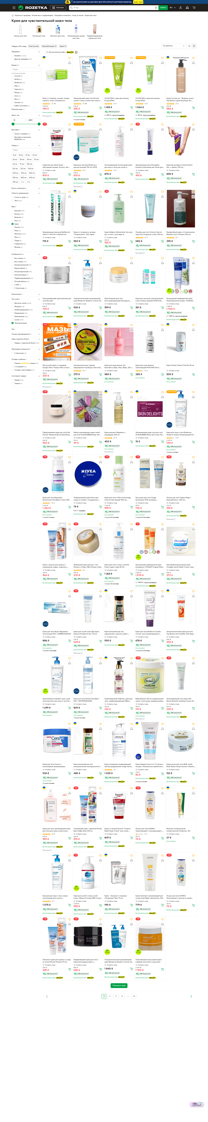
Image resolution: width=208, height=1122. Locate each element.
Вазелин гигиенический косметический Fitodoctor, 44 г (178, 830)
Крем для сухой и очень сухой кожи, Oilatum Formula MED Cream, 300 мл (87, 897)
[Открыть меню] (14, 7)
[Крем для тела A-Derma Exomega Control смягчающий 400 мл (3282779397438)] (118, 474)
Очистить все (34, 46)
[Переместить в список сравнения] (70, 63)
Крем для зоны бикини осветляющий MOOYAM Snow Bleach (147, 367)
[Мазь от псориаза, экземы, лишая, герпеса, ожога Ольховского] (57, 75)
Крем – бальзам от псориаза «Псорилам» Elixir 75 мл (115, 897)
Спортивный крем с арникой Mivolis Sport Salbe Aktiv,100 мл (88, 830)
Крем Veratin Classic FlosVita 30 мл (180, 365)
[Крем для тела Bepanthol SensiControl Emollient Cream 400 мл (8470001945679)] (57, 474)
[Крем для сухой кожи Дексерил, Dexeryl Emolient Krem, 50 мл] (88, 608)
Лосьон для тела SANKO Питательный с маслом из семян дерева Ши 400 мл (179, 897)
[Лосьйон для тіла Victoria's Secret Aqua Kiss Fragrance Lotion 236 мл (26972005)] (150, 208)
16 (134, 996)
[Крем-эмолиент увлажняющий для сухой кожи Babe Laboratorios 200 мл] (150, 872)
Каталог (60, 8)
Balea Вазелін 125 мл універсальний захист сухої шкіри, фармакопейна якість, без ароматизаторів (149, 700)
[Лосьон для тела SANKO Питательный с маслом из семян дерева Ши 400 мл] (180, 872)
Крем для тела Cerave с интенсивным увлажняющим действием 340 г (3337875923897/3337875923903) (56, 766)
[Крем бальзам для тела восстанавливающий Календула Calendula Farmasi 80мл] (118, 275)
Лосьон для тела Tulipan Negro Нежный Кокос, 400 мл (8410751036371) (178, 499)
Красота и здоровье (23, 15)
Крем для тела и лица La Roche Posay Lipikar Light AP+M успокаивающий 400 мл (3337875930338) (116, 566)
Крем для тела (90, 15)
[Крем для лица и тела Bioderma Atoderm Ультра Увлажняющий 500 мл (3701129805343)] (180, 409)
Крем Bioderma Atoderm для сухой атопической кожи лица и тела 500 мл (57, 700)
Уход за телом (77, 15)
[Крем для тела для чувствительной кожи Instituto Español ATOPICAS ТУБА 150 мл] (150, 275)
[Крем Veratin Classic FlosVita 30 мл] (180, 342)
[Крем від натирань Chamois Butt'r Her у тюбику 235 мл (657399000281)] (180, 141)
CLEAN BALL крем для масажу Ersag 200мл (116, 99)
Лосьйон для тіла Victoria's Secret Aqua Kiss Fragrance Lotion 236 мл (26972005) (149, 234)
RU (171, 8)
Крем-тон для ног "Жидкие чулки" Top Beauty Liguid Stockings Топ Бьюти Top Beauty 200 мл (180, 100)
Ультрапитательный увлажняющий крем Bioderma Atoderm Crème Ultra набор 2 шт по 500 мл (118, 961)
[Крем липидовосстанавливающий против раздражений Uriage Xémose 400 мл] (118, 741)
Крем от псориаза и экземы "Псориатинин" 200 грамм (84, 233)
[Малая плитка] (194, 46)
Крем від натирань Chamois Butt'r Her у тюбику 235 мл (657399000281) (179, 166)
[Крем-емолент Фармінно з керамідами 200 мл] (118, 409)
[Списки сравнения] (187, 7)
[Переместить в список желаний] (70, 58)
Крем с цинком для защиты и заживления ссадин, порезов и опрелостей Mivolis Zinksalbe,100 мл (57, 566)
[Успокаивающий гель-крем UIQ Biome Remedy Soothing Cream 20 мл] (180, 675)
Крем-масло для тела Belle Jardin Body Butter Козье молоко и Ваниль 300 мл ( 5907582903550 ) (180, 766)
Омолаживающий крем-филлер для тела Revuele (57, 300)
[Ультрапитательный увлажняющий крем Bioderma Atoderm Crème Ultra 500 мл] (88, 275)
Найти (163, 8)
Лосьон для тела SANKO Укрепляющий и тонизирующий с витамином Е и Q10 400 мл (149, 830)
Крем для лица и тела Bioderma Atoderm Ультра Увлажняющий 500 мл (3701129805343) (180, 434)
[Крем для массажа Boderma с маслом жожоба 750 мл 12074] (88, 141)
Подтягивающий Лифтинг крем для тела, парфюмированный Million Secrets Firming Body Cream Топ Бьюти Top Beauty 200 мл (118, 700)
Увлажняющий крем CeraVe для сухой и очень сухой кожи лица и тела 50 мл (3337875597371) (87, 100)
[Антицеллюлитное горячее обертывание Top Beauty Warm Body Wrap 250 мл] (88, 342)
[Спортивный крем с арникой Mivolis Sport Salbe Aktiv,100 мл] (88, 805)
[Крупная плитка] (189, 46)
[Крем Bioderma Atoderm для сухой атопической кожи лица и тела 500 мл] (57, 675)
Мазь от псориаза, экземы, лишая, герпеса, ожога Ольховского (56, 99)
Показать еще (17, 109)
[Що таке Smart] (76, 52)
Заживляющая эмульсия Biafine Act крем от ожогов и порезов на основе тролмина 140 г (56, 234)
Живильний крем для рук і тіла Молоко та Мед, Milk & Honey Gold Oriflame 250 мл (87, 566)
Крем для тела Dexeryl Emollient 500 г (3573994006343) (86, 700)
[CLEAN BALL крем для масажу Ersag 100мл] (150, 75)
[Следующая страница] (191, 996)
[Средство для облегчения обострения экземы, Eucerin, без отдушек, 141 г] (57, 141)
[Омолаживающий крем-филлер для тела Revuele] (57, 275)
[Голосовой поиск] (156, 7)
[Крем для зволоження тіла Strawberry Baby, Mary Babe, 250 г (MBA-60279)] (118, 342)
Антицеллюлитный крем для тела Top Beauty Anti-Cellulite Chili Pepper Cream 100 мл (180, 633)
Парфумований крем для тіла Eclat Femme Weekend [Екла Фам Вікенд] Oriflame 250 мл (57, 434)
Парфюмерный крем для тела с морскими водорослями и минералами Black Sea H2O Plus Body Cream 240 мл (86, 961)
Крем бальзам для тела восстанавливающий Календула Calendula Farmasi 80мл (117, 300)
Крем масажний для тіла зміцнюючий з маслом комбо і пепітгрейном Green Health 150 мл (117, 633)
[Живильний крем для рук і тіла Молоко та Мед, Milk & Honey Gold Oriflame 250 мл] (88, 541)
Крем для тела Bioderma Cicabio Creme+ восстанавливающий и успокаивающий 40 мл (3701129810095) (148, 633)
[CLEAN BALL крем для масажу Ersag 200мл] (118, 75)
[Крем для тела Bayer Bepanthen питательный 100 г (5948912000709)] (57, 608)
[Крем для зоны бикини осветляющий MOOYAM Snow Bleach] (150, 342)
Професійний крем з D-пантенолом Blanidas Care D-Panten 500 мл (180, 233)
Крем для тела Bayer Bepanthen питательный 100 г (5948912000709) (57, 633)
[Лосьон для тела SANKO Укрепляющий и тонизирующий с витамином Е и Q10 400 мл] (150, 805)
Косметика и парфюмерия (42, 15)
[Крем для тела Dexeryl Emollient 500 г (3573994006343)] (88, 675)
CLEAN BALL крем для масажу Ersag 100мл (148, 99)
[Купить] (70, 108)
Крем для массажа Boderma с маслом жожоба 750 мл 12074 (85, 166)
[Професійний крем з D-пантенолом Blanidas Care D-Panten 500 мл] (180, 208)
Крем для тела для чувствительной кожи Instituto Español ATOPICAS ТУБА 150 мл (149, 300)
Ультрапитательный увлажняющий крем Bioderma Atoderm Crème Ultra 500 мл (88, 300)
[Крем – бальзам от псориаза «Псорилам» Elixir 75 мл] (118, 872)
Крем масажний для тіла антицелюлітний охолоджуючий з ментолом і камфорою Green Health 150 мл (88, 766)
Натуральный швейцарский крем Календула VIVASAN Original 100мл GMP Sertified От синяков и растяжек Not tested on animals (150, 566)
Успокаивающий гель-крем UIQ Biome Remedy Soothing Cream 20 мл (180, 700)
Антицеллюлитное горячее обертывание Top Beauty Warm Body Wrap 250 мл (88, 367)
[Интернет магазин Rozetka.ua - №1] (32, 7)
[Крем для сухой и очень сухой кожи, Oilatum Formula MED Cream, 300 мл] (88, 872)
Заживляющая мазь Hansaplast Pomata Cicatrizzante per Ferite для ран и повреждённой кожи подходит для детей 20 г (149, 166)
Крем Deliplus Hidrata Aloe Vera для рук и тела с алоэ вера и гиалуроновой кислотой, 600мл (118, 234)
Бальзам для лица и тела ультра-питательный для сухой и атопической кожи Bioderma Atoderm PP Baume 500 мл (55, 897)
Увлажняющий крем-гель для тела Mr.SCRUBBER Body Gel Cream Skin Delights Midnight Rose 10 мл (149, 434)
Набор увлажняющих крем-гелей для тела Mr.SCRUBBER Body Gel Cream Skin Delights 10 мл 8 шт (87, 434)
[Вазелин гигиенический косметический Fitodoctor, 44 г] (180, 805)
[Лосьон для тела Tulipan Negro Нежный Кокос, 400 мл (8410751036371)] (180, 474)
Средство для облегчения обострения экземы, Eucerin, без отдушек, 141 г (55, 166)
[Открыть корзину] (194, 7)
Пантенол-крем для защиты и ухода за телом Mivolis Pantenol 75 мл (57, 961)
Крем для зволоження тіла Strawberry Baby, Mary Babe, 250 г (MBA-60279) (118, 367)
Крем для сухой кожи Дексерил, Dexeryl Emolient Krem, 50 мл (87, 633)
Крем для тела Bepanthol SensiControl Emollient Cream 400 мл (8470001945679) (56, 499)
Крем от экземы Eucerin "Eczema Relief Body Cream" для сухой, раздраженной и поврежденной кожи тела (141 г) (117, 830)
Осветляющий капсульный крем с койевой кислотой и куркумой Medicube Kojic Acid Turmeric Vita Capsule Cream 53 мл (149, 961)
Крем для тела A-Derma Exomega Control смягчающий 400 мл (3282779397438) (117, 499)
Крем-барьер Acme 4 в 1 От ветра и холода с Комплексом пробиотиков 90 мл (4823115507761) (149, 766)
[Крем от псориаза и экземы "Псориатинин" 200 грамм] (88, 208)
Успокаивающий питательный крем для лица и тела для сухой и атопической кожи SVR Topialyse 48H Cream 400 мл (118, 166)
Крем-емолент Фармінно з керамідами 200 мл (114, 434)
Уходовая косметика (63, 15)
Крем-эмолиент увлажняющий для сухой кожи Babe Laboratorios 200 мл (149, 897)
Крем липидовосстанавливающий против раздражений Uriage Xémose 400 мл (118, 766)
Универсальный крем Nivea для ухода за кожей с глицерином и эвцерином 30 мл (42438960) (86, 499)
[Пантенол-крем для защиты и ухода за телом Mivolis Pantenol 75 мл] (57, 936)
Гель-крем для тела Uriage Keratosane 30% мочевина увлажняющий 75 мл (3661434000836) (146, 499)
